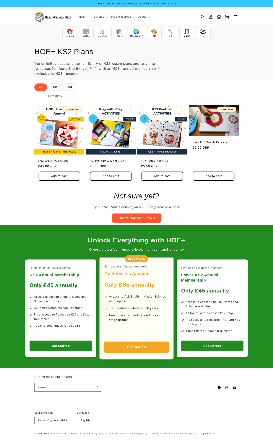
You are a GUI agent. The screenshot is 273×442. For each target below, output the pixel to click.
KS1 (55, 87)
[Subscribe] (97, 387)
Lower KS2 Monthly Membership (211, 142)
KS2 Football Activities (154, 161)
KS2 (70, 87)
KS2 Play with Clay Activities (107, 161)
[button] (84, 17)
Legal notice (207, 433)
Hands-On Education (55, 433)
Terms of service (117, 433)
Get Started (61, 346)
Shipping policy (138, 433)
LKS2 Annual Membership (53, 161)
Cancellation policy (186, 433)
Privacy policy (97, 433)
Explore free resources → (137, 218)
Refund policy (78, 433)
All (40, 87)
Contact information (162, 433)
